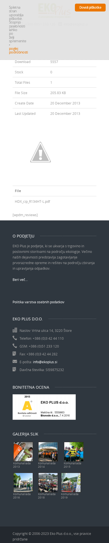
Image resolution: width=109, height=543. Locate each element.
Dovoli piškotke (90, 7)
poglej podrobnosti (18, 50)
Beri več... (20, 279)
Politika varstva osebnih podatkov (38, 302)
